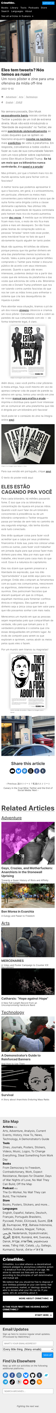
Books (4, 7)
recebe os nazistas (38, 139)
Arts (21, 97)
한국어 (16, 1237)
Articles (8, 1126)
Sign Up (47, 1355)
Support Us (48, 3)
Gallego (46, 1245)
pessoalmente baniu (14, 115)
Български (14, 1225)
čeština (7, 1229)
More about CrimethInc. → (35, 1298)
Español (18, 1212)
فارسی (7, 1233)
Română (26, 1237)
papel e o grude (33, 166)
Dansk (7, 1241)
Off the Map (24, 1184)
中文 (25, 1225)
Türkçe (40, 1229)
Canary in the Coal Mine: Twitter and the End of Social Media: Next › (28, 789)
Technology (32, 97)
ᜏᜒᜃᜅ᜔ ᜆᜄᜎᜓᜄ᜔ (34, 1249)
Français (8, 1216)
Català (30, 1245)
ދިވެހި (37, 1245)
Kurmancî (9, 1249)
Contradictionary (13, 1171)
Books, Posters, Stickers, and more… (26, 1204)
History (17, 1135)
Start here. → (43, 1315)
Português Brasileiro (28, 1216)
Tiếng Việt (17, 1245)
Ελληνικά (30, 1221)
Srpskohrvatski (38, 1233)
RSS (15, 1127)
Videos (7, 1151)
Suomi (42, 1221)
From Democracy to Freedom (21, 1167)
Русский (8, 1221)
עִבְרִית (15, 1241)
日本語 (19, 102)
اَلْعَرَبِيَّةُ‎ (6, 1237)
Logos (26, 1151)
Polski (19, 1221)
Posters (28, 1147)
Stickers (40, 1147)
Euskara (18, 1229)
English (9, 102)
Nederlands (19, 1233)
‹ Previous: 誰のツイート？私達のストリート (28, 783)
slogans (24, 310)
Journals (16, 1147)
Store (44, 7)
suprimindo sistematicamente (27, 131)
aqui (11, 419)
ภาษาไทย (26, 1241)
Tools (23, 7)
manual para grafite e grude (29, 398)
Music (17, 1151)
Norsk (20, 1249)
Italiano (29, 1212)
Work (28, 1171)
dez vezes (15, 217)
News (38, 1135)
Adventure (11, 97)
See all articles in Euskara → (17, 16)
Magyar (29, 1229)
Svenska (44, 1237)
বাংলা (35, 1237)
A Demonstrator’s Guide (34, 1139)
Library (14, 7)
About (28, 11)
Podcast (8, 1188)
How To (28, 1135)
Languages (17, 11)
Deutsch (41, 1212)
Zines (6, 1147)
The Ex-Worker (12, 1192)
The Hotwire (19, 1196)
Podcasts (34, 7)
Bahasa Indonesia (40, 1225)
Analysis (29, 1131)
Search (5, 11)
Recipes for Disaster (31, 1176)
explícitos (14, 143)
